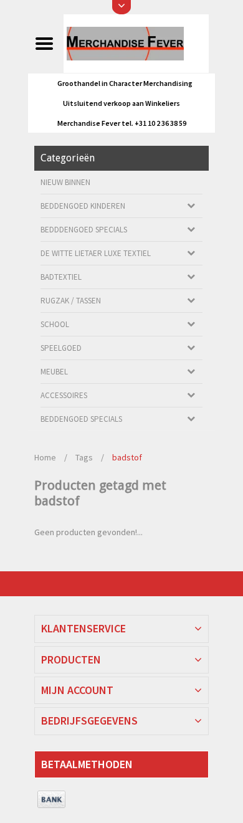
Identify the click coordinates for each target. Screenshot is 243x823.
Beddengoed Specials (81, 419)
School (54, 324)
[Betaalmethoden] (51, 800)
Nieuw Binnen (65, 182)
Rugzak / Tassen (70, 300)
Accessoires (63, 395)
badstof (127, 457)
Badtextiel (61, 277)
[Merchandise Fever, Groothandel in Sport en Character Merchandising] (135, 43)
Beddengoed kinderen (82, 206)
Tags (84, 457)
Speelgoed (61, 348)
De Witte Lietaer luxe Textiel (95, 253)
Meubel (54, 371)
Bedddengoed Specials (83, 229)
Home (45, 457)
